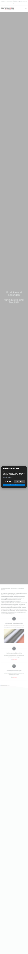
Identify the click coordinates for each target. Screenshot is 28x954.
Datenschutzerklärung (7, 477)
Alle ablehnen (20, 481)
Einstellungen (8, 481)
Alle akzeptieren (14, 484)
